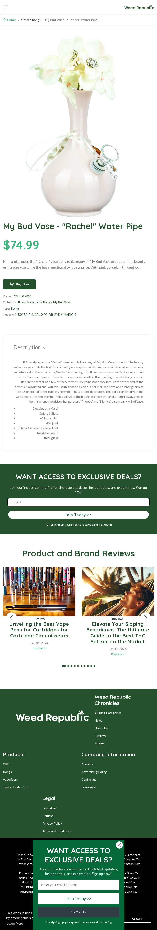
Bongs (7, 772)
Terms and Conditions (57, 831)
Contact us (89, 779)
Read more (39, 648)
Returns (47, 816)
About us (88, 764)
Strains (99, 743)
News (98, 720)
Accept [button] (137, 918)
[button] (11, 617)
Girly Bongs (44, 302)
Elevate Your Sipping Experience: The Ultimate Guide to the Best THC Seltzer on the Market (117, 633)
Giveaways (89, 787)
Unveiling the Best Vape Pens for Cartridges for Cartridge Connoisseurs (39, 630)
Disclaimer (49, 808)
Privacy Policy (52, 823)
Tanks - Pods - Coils (16, 787)
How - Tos (101, 728)
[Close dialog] (119, 845)
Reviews (39, 618)
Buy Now (22, 284)
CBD (6, 764)
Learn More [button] (15, 923)
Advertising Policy (94, 772)
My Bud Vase (22, 296)
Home (11, 20)
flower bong (30, 20)
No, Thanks (78, 912)
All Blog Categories (108, 713)
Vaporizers (10, 779)
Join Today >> (78, 514)
